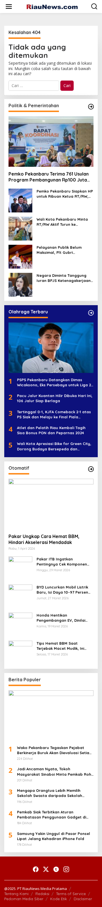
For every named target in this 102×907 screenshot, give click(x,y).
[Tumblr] (56, 869)
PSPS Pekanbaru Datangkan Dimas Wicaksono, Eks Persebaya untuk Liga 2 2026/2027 (54, 382)
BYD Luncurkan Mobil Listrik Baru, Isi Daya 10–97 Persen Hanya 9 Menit (62, 590)
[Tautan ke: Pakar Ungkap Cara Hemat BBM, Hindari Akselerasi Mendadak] (51, 504)
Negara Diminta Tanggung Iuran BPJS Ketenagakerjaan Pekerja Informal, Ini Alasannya (64, 278)
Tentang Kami (16, 893)
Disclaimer (83, 899)
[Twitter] (46, 869)
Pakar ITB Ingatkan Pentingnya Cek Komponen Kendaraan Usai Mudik (62, 562)
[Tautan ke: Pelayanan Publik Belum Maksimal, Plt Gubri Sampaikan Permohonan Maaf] (20, 256)
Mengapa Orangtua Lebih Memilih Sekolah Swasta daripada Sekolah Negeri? (49, 793)
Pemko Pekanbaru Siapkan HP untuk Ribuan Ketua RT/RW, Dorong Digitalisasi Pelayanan (65, 194)
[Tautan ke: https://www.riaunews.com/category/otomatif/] (91, 469)
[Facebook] (35, 869)
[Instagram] (66, 869)
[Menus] (8, 6)
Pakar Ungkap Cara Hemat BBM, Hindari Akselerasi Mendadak (43, 539)
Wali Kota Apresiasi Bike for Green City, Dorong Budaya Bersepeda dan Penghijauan (54, 446)
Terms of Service (71, 893)
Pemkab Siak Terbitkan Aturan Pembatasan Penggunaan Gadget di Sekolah (51, 815)
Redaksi (42, 893)
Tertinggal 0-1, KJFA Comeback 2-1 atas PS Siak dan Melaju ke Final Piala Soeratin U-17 (54, 414)
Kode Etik (58, 899)
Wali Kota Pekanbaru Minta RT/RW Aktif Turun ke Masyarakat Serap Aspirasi (62, 222)
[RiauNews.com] (52, 6)
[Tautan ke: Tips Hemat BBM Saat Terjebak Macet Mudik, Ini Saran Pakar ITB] (20, 652)
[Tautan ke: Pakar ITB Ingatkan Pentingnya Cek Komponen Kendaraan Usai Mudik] (20, 567)
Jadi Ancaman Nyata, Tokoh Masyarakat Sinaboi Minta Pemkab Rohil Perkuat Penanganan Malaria (55, 772)
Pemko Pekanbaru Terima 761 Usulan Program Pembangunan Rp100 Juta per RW (48, 177)
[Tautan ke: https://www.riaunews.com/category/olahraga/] (91, 312)
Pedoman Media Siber (23, 899)
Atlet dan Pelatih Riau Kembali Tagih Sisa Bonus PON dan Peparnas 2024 (51, 430)
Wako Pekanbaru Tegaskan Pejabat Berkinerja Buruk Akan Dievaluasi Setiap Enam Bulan (54, 750)
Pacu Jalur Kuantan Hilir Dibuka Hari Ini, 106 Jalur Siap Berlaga (54, 398)
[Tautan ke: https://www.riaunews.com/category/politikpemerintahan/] (91, 106)
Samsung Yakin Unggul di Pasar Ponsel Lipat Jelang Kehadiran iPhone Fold (53, 836)
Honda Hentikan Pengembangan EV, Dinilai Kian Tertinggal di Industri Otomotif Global (61, 618)
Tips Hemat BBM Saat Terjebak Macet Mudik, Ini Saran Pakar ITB (60, 646)
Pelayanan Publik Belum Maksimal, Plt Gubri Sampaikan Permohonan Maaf (60, 250)
